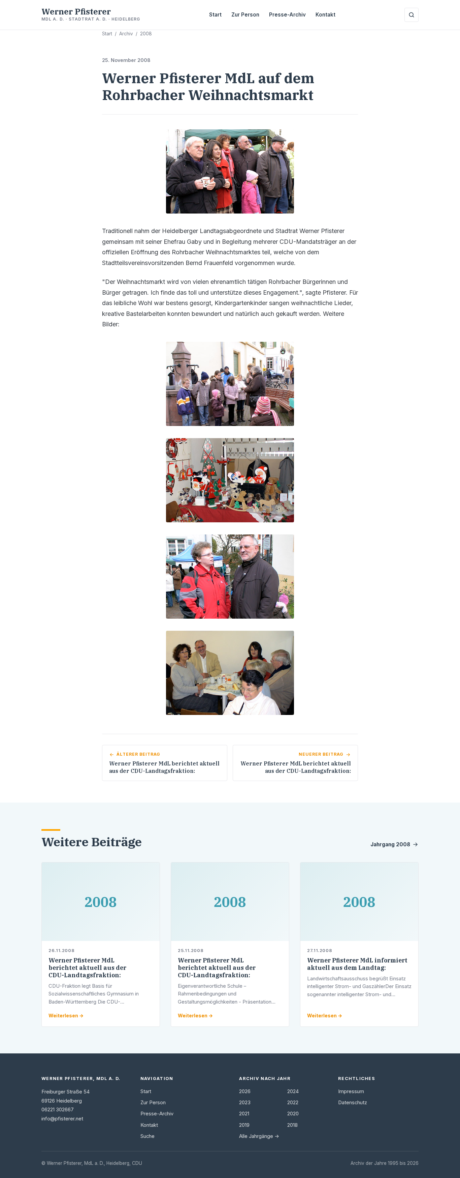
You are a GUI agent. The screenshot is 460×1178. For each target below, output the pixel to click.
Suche (147, 1136)
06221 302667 (57, 1110)
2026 (245, 1091)
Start (215, 14)
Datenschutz (352, 1103)
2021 (244, 1114)
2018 (292, 1125)
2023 (245, 1103)
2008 (146, 33)
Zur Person (245, 14)
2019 (244, 1125)
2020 (293, 1114)
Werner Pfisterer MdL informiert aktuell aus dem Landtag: (357, 964)
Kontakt (325, 14)
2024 (293, 1091)
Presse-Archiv (287, 14)
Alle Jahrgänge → (259, 1136)
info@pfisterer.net (62, 1119)
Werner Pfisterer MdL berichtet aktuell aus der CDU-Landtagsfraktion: (87, 967)
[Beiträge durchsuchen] (411, 15)
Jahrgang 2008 (390, 844)
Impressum (351, 1091)
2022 (292, 1103)
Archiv (126, 33)
